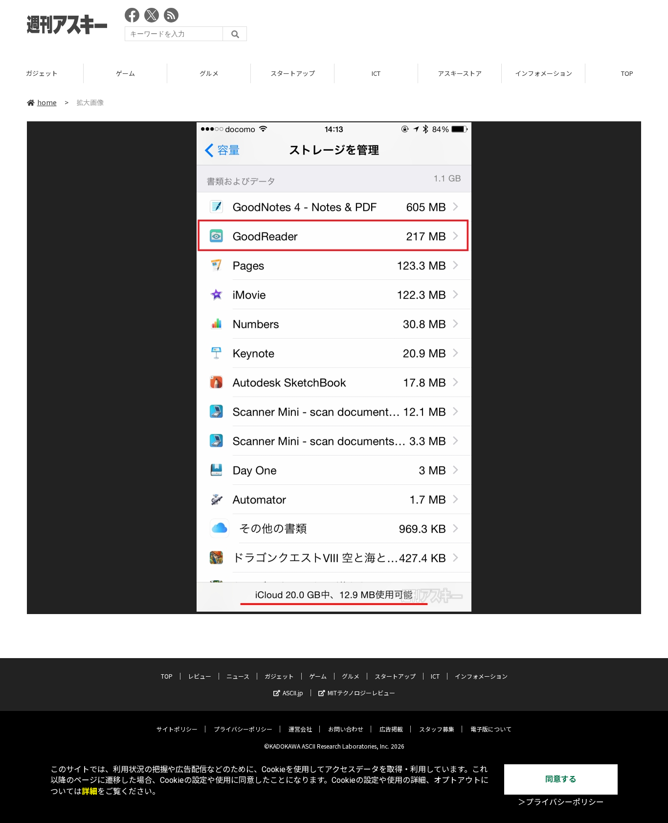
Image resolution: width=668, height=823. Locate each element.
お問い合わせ (345, 729)
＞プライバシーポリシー (561, 802)
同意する (561, 779)
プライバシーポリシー (243, 729)
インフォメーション (543, 73)
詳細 (89, 791)
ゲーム (125, 73)
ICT (376, 73)
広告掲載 (391, 729)
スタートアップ (292, 73)
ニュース (237, 676)
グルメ (209, 73)
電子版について (491, 729)
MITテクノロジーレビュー (361, 692)
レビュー (199, 676)
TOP (167, 676)
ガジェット (42, 73)
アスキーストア (460, 73)
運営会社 (300, 729)
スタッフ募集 (436, 729)
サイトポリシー (177, 729)
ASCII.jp (293, 692)
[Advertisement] (463, 27)
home (47, 102)
